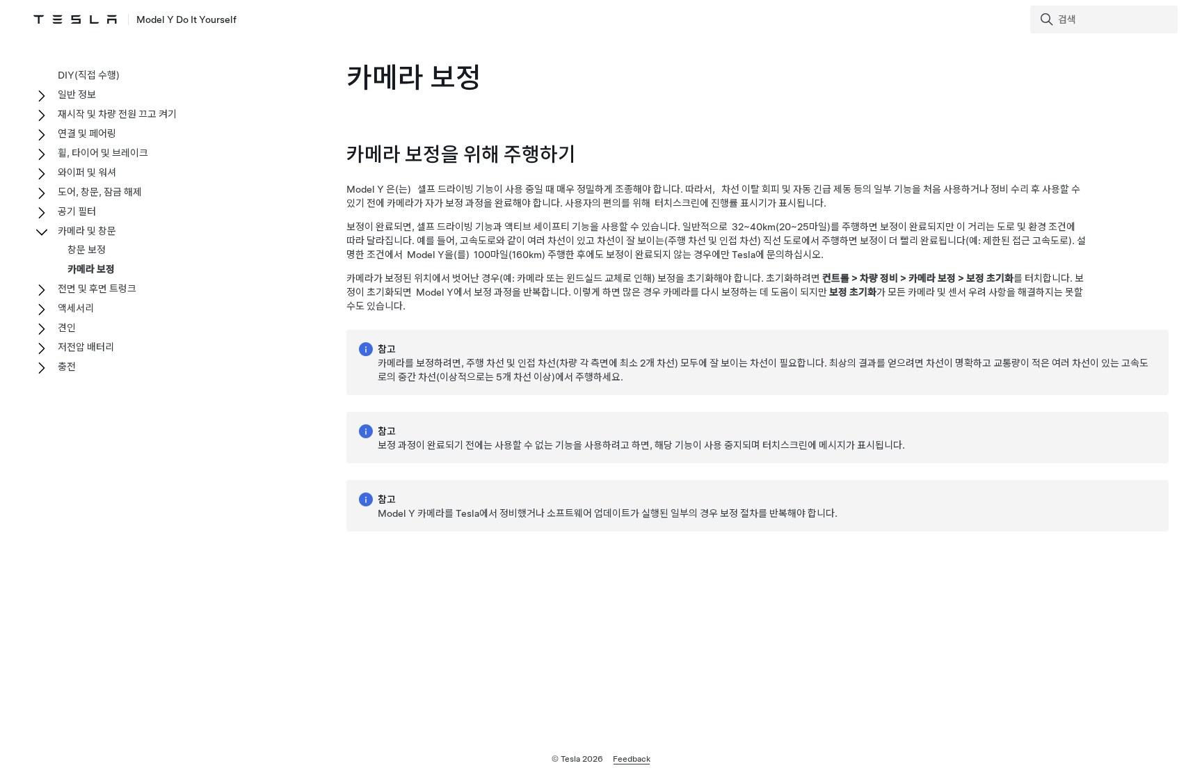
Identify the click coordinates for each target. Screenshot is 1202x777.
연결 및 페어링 (87, 133)
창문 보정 (86, 249)
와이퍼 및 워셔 (87, 172)
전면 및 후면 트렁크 (97, 288)
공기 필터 (77, 211)
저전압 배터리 (86, 347)
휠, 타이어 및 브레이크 (103, 153)
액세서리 (76, 308)
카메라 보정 (91, 269)
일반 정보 (77, 94)
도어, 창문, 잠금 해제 (100, 192)
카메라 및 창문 (87, 231)
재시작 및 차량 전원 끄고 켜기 (117, 114)
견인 (67, 327)
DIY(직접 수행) (89, 75)
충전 (67, 366)
